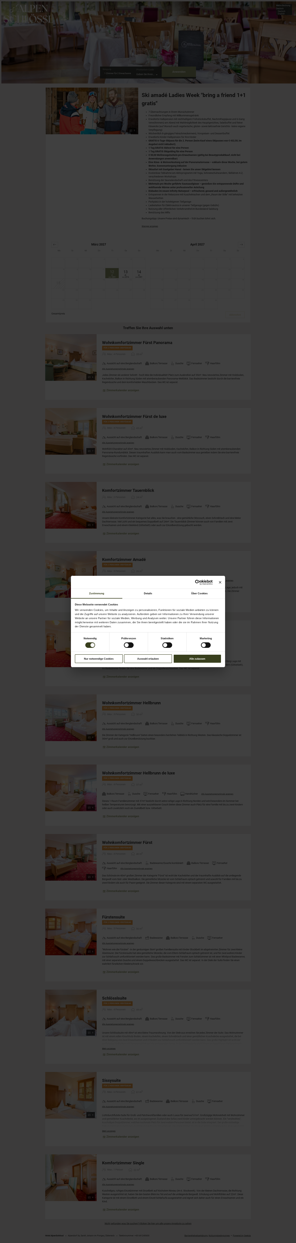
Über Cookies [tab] (199, 593)
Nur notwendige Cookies (99, 658)
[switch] (129, 645)
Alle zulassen (197, 658)
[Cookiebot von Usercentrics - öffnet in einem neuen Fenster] (198, 582)
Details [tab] (148, 593)
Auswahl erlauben (148, 658)
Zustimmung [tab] (96, 593)
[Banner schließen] (220, 582)
